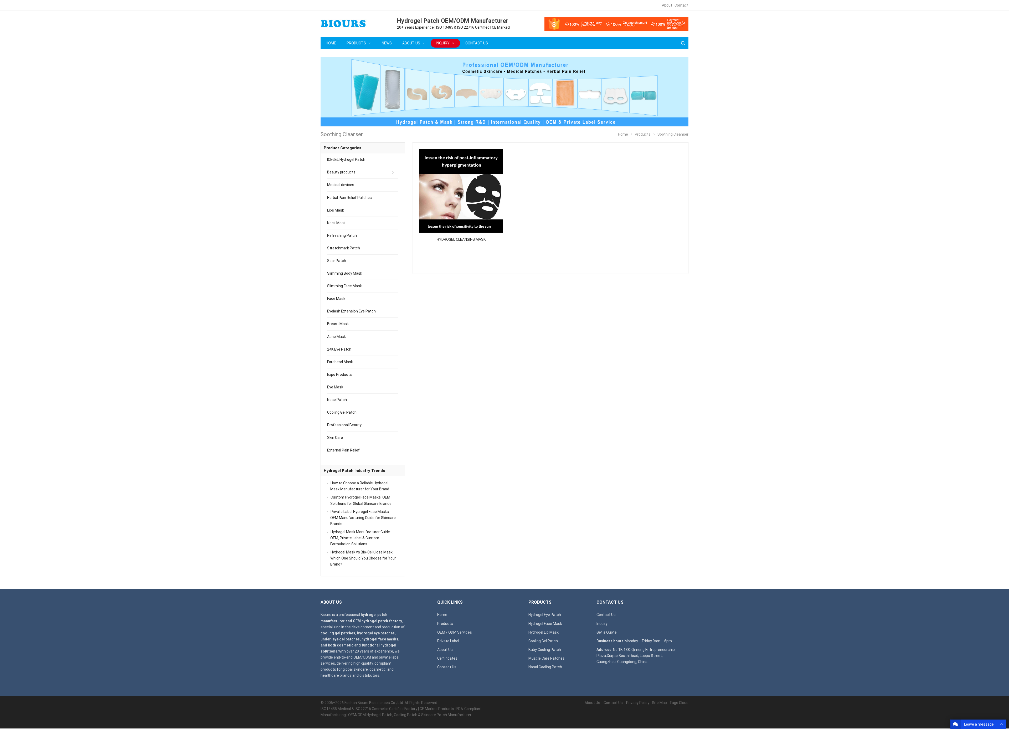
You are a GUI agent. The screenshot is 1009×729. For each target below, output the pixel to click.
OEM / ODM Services (454, 632)
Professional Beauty (344, 425)
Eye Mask (335, 387)
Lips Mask (335, 210)
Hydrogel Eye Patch (544, 615)
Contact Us (446, 667)
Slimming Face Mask (344, 286)
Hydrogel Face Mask (545, 624)
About (667, 5)
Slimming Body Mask (344, 273)
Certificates (447, 658)
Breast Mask (338, 324)
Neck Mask (336, 223)
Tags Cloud (679, 703)
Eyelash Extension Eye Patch (351, 311)
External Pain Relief (343, 450)
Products (445, 624)
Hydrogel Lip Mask (543, 632)
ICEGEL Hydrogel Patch (346, 159)
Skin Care (335, 437)
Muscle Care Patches (546, 658)
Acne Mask (336, 337)
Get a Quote (606, 632)
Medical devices (340, 185)
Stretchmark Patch (343, 248)
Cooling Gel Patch (342, 412)
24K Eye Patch (339, 349)
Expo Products (339, 374)
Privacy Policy (637, 703)
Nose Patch (337, 400)
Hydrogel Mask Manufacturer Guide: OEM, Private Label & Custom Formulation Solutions (360, 538)
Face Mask (336, 298)
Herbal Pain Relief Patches (349, 198)
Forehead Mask (340, 362)
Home (442, 615)
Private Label (448, 641)
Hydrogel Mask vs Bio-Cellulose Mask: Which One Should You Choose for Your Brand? (363, 558)
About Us (445, 650)
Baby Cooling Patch (544, 650)
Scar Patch (336, 261)
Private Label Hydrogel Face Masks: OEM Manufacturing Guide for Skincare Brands (363, 518)
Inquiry (602, 624)
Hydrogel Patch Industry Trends (354, 470)
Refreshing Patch (342, 235)
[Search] (682, 43)
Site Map (659, 703)
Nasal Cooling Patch (545, 667)
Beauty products (341, 172)
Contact (681, 5)
